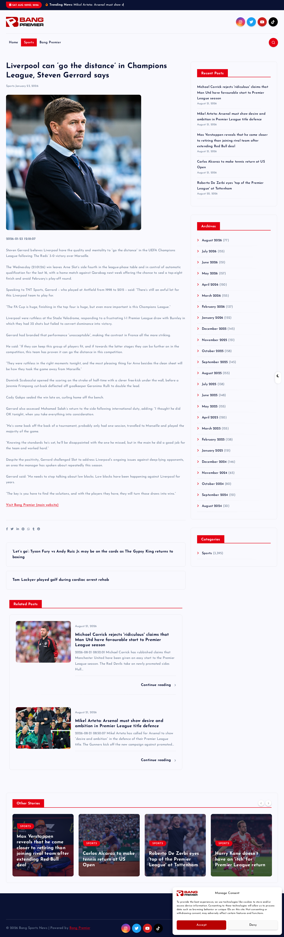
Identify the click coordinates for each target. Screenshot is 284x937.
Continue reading (156, 685)
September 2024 (215, 495)
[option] (43, 845)
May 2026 (210, 273)
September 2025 (215, 362)
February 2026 (213, 307)
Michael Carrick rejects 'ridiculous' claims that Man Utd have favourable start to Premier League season (232, 92)
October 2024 (213, 484)
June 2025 (209, 395)
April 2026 (210, 284)
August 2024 (212, 506)
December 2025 (214, 329)
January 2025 (212, 450)
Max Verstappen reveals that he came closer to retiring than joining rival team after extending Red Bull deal (232, 140)
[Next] (268, 803)
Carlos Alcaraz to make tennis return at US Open (109, 859)
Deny (253, 925)
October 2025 (212, 351)
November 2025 (214, 340)
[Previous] (261, 803)
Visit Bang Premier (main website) (32, 505)
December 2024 (214, 462)
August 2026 (212, 240)
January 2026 (212, 318)
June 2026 (210, 262)
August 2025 (212, 373)
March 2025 (211, 428)
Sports (29, 42)
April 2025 (210, 417)
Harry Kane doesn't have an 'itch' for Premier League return (240, 859)
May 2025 (209, 406)
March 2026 (211, 295)
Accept (201, 925)
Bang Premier (50, 42)
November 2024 (214, 473)
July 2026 (209, 251)
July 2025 (209, 384)
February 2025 (213, 439)
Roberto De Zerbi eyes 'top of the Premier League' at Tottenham (174, 859)
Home (13, 42)
